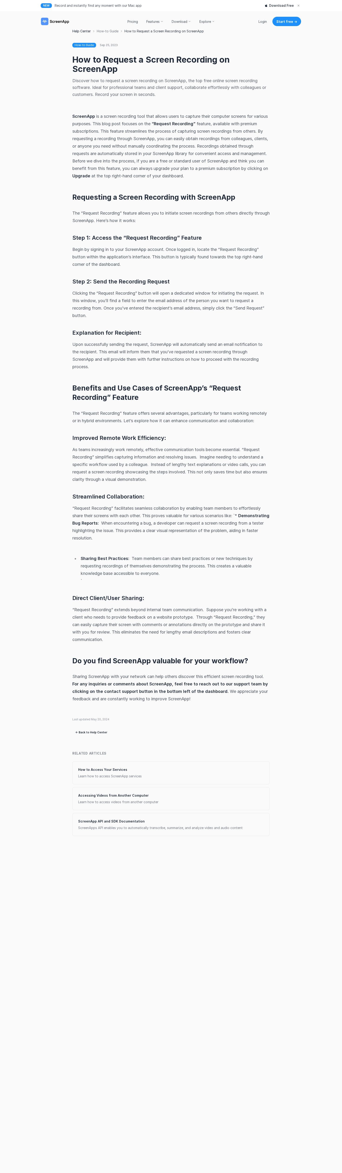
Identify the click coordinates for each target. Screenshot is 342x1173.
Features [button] (153, 22)
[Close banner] (298, 5)
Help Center (81, 31)
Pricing (132, 22)
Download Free (281, 5)
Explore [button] (205, 22)
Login (262, 22)
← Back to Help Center (91, 732)
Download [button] (179, 22)
